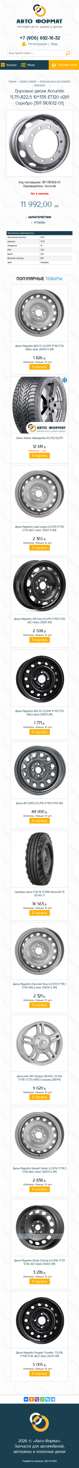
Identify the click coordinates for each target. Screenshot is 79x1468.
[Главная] (39, 17)
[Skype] (47, 1399)
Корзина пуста (67, 64)
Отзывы (39, 222)
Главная (12, 81)
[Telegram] (53, 1399)
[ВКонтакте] (26, 1399)
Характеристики (39, 217)
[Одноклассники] (31, 1399)
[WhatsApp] (42, 1399)
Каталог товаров (28, 81)
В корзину (39, 367)
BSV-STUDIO (51, 1461)
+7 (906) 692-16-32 (40, 38)
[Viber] (37, 1399)
